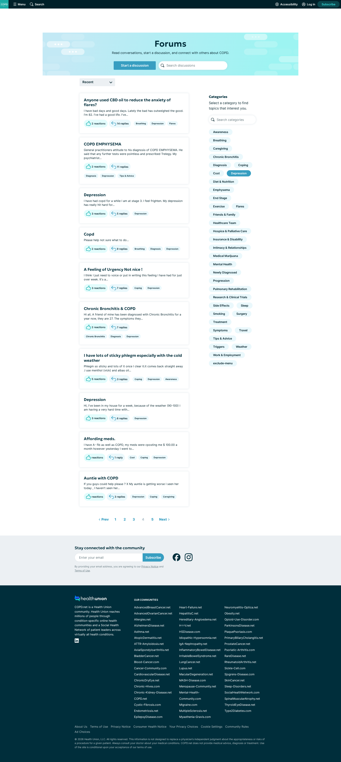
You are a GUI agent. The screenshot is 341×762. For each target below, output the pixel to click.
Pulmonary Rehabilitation (230, 289)
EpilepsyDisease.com (148, 717)
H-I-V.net (185, 625)
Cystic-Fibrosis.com (147, 704)
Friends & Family (224, 214)
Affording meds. (99, 438)
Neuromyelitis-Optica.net (241, 607)
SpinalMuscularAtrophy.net (242, 698)
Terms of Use (82, 570)
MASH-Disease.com (192, 680)
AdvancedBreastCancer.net (152, 607)
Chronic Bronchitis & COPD (110, 308)
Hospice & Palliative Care (230, 231)
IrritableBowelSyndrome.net (197, 656)
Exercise (219, 206)
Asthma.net (141, 631)
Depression (158, 123)
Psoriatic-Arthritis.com (239, 650)
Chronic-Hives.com (147, 686)
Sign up (320, 734)
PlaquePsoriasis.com (238, 631)
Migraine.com (188, 704)
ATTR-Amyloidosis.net (149, 644)
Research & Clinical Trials (230, 297)
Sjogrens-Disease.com (239, 674)
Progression (221, 280)
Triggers (218, 346)
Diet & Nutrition (223, 181)
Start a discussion (135, 65)
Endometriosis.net (146, 711)
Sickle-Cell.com (234, 668)
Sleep (244, 305)
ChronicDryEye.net (146, 680)
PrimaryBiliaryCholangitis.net (243, 638)
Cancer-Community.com (150, 668)
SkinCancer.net (234, 680)
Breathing (141, 123)
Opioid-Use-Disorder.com (241, 619)
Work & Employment (227, 355)
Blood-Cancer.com (146, 662)
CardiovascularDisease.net (152, 674)
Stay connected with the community (110, 548)
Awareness (171, 379)
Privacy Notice (305, 744)
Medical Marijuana (225, 256)
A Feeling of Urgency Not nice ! (113, 269)
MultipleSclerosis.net (193, 711)
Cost (132, 457)
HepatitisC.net (188, 613)
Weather (241, 346)
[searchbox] (196, 65)
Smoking (219, 313)
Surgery (241, 313)
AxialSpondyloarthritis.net (151, 650)
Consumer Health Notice (149, 726)
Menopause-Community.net (197, 686)
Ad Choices (82, 732)
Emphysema (221, 190)
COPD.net (140, 698)
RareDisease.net (235, 656)
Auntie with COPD (101, 478)
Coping (138, 288)
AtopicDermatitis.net (148, 638)
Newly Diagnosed (225, 272)
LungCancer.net (189, 662)
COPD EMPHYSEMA (102, 144)
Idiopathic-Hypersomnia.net (197, 638)
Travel (243, 330)
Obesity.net (232, 613)
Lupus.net (185, 668)
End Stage (220, 198)
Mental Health (222, 264)
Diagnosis (91, 175)
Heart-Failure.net (190, 607)
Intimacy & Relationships (230, 247)
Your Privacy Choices (183, 726)
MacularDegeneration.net (196, 674)
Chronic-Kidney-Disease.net (153, 692)
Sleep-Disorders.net (237, 686)
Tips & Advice (127, 175)
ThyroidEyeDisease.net (239, 704)
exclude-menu (223, 363)
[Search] (162, 65)
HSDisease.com (189, 631)
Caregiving (168, 496)
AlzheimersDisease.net (149, 625)
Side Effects (221, 305)
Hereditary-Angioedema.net (197, 619)
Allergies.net (142, 619)
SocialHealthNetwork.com (241, 692)
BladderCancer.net (146, 656)
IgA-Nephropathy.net (193, 644)
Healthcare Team (224, 223)
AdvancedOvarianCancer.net (153, 613)
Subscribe (328, 4)
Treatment (220, 322)
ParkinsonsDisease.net (239, 625)
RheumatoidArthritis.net (240, 662)
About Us (81, 726)
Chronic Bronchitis (95, 336)
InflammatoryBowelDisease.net (200, 650)
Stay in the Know (246, 718)
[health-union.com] (91, 599)
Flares (172, 123)
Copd (89, 234)
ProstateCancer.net (237, 644)
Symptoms (220, 330)
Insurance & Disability (228, 239)
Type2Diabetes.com (237, 711)
